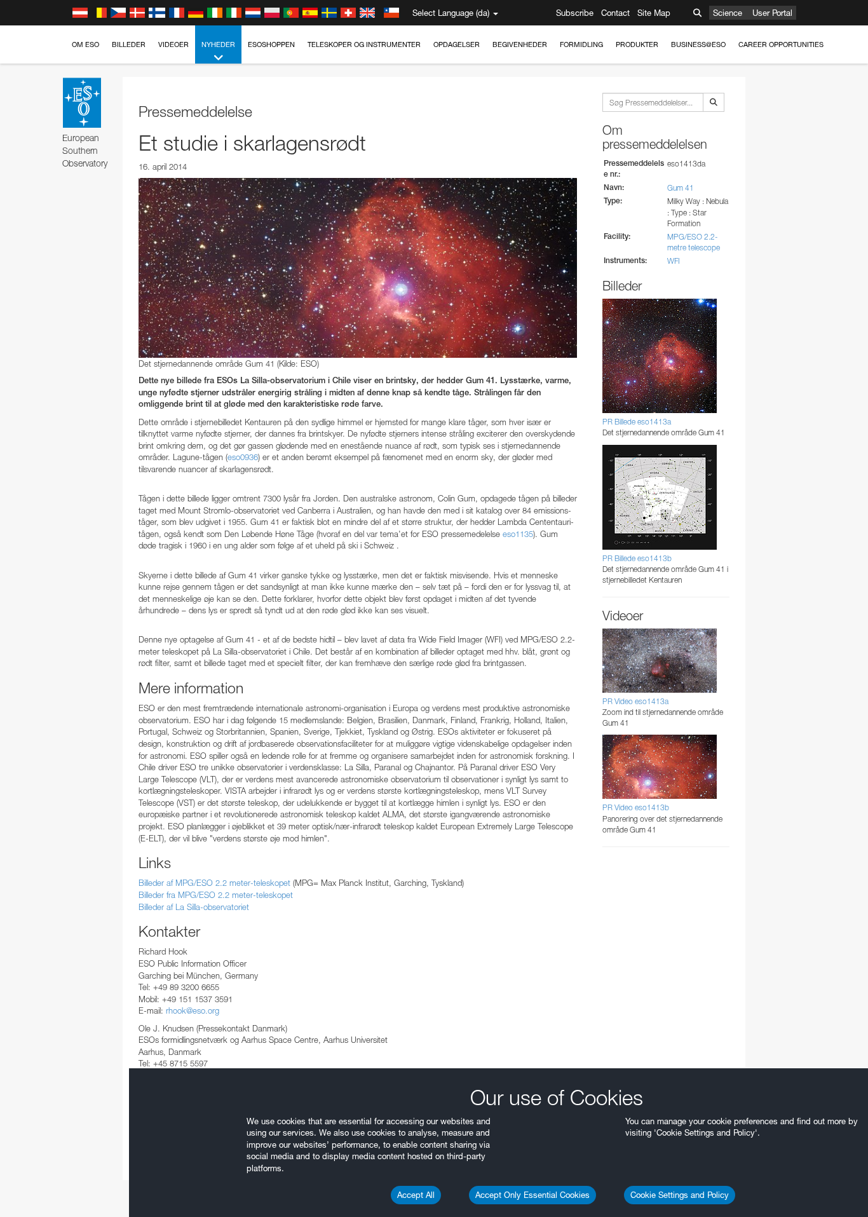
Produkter (637, 44)
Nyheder (218, 44)
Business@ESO (698, 44)
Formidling (581, 44)
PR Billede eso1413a (636, 421)
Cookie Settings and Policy (679, 1195)
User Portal (772, 13)
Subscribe (574, 13)
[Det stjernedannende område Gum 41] (358, 267)
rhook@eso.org (192, 1010)
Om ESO (85, 44)
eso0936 (242, 457)
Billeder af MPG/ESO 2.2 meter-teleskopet (214, 883)
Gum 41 (680, 188)
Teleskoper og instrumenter (364, 44)
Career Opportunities (781, 44)
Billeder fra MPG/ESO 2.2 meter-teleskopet (216, 895)
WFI (673, 261)
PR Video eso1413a (635, 701)
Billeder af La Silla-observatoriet (194, 907)
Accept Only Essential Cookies (532, 1195)
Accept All (416, 1195)
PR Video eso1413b (635, 807)
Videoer (173, 44)
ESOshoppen (271, 44)
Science (727, 13)
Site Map (653, 13)
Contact (615, 13)
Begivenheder (519, 44)
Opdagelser (456, 44)
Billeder (129, 44)
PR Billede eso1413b (637, 558)
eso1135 (518, 534)
